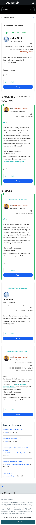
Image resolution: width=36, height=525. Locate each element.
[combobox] (18, 9)
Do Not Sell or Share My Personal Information (18, 517)
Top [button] (2, 487)
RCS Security (7, 473)
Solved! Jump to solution (18, 33)
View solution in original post (13, 162)
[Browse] (4, 2)
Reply (18, 87)
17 (6, 75)
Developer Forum (8, 17)
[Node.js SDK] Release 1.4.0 (13, 429)
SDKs (6, 432)
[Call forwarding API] (29, 96)
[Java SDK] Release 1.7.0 (12, 439)
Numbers (13, 70)
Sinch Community (12, 3)
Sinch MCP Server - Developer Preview (17, 453)
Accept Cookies (18, 522)
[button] (6, 82)
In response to (18, 305)
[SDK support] (33, 96)
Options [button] (33, 17)
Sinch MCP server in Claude (12, 462)
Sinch (9, 493)
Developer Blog (9, 476)
